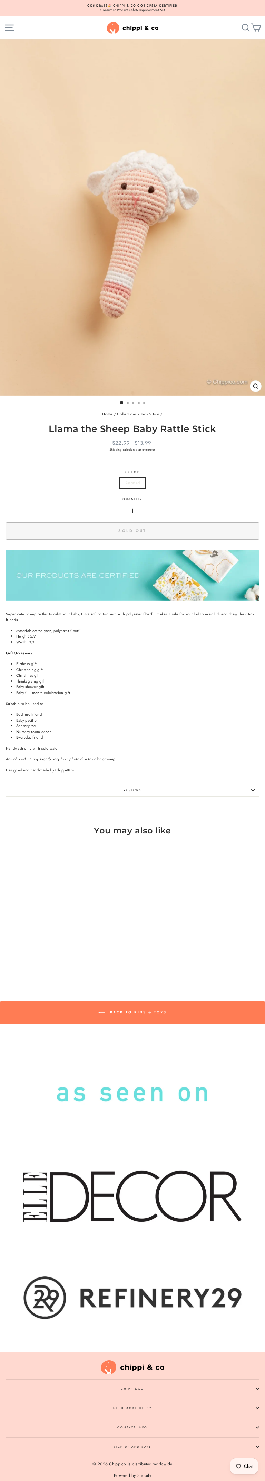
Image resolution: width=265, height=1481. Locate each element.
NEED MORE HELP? (132, 1408)
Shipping (115, 449)
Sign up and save (133, 1447)
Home (107, 414)
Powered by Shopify (132, 1475)
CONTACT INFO (132, 1427)
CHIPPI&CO (132, 1389)
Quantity (132, 499)
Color (132, 472)
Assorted (132, 483)
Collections (126, 414)
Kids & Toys (150, 414)
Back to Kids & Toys (137, 1012)
